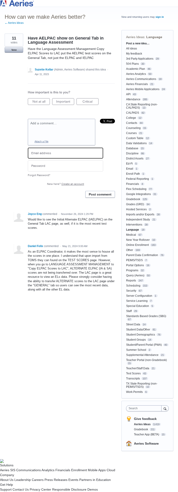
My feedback (134, 53)
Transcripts (133, 378)
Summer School (136, 349)
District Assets (134, 158)
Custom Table (134, 138)
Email (129, 168)
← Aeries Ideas (14, 22)
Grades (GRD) (135, 204)
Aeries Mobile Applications (142, 89)
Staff (129, 311)
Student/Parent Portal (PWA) (144, 344)
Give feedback (145, 419)
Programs (132, 270)
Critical (91, 102)
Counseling (133, 128)
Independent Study (138, 219)
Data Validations (136, 143)
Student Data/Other (138, 329)
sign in (160, 16)
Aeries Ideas (135, 37)
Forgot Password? (39, 175)
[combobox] (144, 408)
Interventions (134, 224)
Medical (131, 234)
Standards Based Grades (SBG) (146, 316)
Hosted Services (136, 209)
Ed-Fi (129, 163)
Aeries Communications (141, 79)
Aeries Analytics (136, 74)
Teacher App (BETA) (147, 434)
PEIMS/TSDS (134, 260)
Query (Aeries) (135, 275)
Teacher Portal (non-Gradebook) (146, 360)
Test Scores (133, 373)
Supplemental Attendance (142, 355)
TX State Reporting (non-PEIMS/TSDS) (141, 385)
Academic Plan (135, 68)
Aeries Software (146, 443)
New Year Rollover (138, 239)
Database (132, 148)
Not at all (41, 102)
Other (129, 250)
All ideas (131, 48)
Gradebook (133, 199)
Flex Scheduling (136, 189)
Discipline (132, 153)
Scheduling (133, 285)
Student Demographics (140, 334)
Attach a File (41, 141)
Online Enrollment (137, 245)
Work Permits (134, 392)
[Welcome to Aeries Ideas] (89, 3)
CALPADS (132, 112)
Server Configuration (139, 295)
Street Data (133, 324)
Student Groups (136, 339)
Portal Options (135, 265)
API (128, 94)
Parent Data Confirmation (142, 255)
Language (154, 37)
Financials (132, 184)
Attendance (133, 99)
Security (131, 290)
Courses (131, 133)
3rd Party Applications (139, 58)
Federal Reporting (137, 178)
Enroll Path (133, 173)
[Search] (165, 408)
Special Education (137, 306)
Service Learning (137, 301)
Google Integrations (138, 194)
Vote (14, 50)
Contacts (131, 123)
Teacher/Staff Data (137, 368)
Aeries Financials (137, 84)
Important (65, 102)
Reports (131, 280)
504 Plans (132, 63)
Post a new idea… (137, 43)
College (131, 117)
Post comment (100, 194)
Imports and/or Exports (140, 214)
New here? (65, 184)
